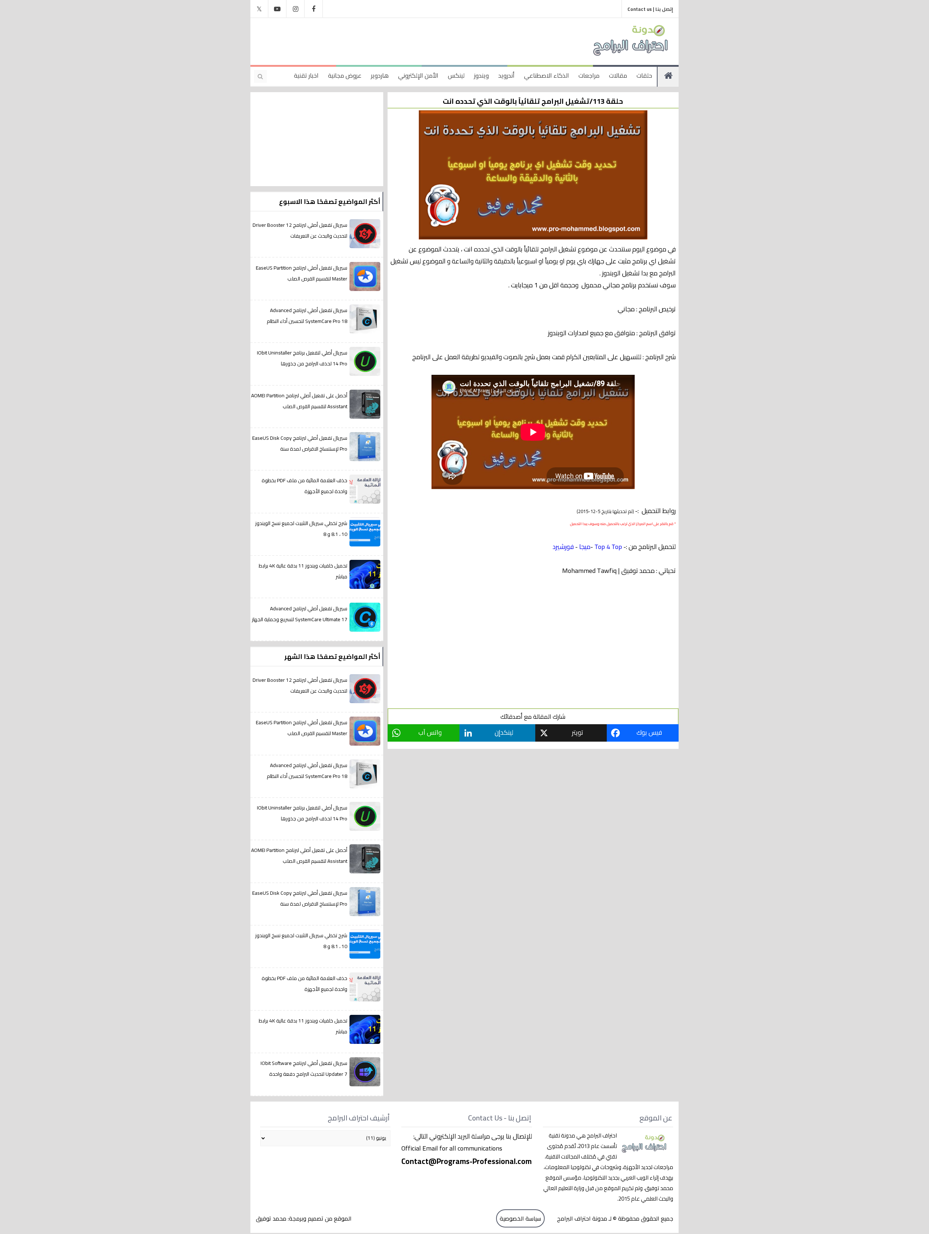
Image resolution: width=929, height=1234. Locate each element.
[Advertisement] (401, 40)
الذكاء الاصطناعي (546, 75)
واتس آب (430, 732)
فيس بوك (649, 732)
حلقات (644, 75)
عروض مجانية (344, 75)
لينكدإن (504, 732)
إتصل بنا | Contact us (650, 9)
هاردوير (380, 75)
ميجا (584, 547)
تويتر (577, 732)
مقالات (618, 75)
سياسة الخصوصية (520, 1218)
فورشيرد (563, 547)
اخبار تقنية (306, 75)
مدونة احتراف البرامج (581, 1218)
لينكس (456, 75)
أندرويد (506, 75)
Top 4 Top (608, 547)
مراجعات (588, 75)
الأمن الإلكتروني (418, 75)
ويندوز (481, 75)
